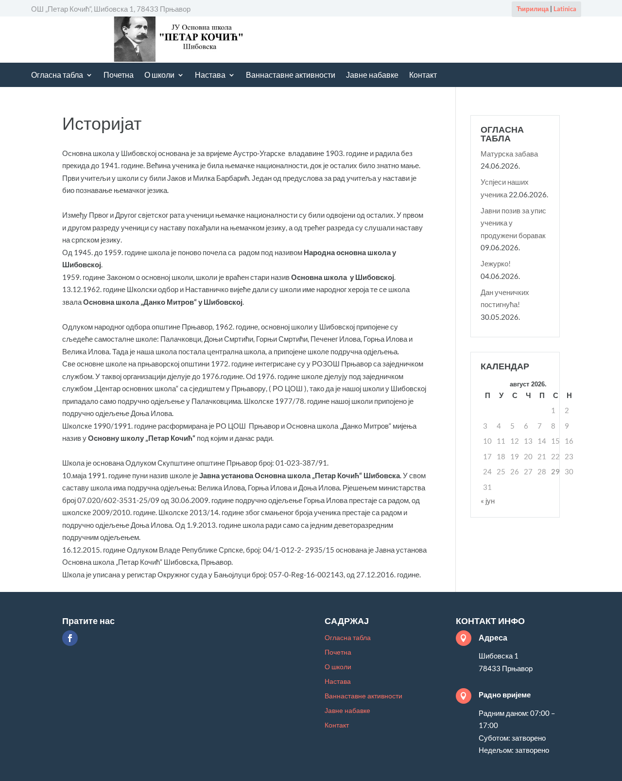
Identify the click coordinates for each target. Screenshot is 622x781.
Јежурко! (496, 263)
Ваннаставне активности (290, 75)
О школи (159, 75)
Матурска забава (509, 153)
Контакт (423, 75)
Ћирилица (533, 9)
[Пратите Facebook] (70, 638)
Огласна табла (57, 75)
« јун (488, 500)
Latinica (564, 9)
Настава (210, 75)
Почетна (119, 75)
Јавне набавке (372, 75)
